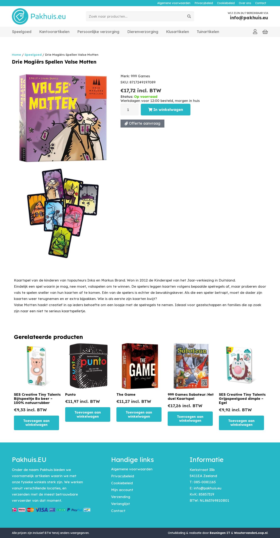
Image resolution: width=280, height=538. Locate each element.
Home (16, 55)
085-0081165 (205, 482)
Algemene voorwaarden (132, 469)
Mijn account (122, 490)
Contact (118, 510)
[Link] (255, 31)
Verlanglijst (120, 504)
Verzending (120, 497)
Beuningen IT (220, 533)
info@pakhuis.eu (207, 488)
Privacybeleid (122, 476)
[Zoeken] (189, 16)
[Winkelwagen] (265, 31)
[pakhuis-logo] (38, 16)
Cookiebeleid (122, 483)
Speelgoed (33, 55)
